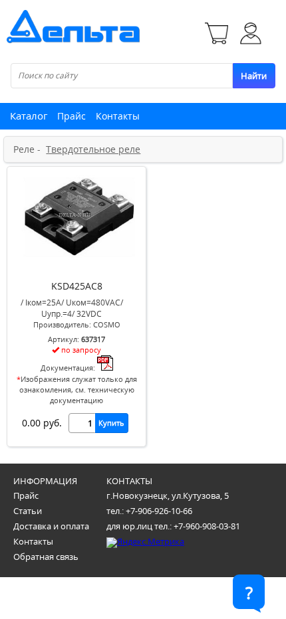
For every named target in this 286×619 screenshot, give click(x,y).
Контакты (118, 116)
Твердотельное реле (93, 149)
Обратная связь (45, 557)
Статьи (27, 511)
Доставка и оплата (51, 526)
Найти (254, 76)
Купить (111, 423)
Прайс (71, 116)
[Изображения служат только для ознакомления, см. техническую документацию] (76, 262)
